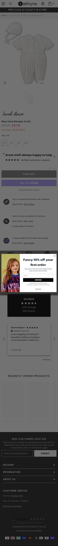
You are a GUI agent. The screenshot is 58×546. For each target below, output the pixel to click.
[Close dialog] (55, 255)
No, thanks (38, 289)
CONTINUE (38, 280)
